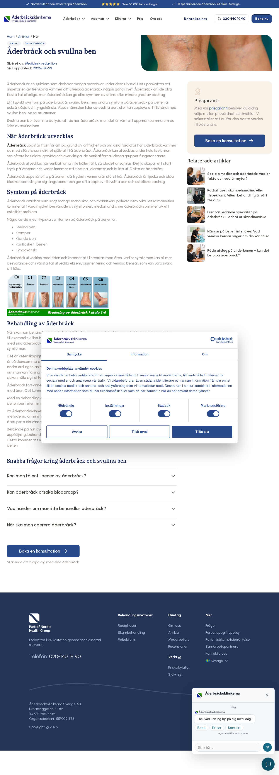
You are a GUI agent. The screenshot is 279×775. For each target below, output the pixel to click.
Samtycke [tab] (74, 354)
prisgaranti (218, 108)
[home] (27, 19)
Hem (11, 36)
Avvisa (77, 432)
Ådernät (97, 19)
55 (131, 4)
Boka (201, 727)
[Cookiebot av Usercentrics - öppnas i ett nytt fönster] (214, 340)
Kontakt (234, 727)
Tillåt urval (140, 432)
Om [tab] (205, 354)
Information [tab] (139, 354)
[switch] (115, 413)
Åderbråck (71, 19)
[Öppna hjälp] (268, 764)
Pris (140, 19)
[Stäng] (267, 695)
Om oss (156, 19)
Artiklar (24, 36)
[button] (73, 19)
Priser (216, 727)
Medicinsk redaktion (41, 63)
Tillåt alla (202, 432)
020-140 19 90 (65, 656)
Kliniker (120, 19)
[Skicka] (267, 747)
